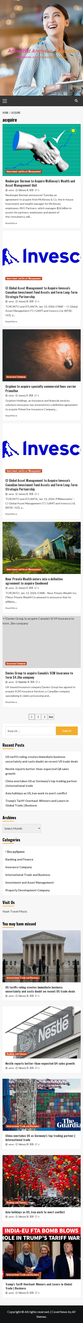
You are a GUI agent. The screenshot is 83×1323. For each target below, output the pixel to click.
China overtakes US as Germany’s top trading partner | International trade (41, 783)
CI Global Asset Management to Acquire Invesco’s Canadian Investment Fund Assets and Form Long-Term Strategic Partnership (41, 292)
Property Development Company (27, 890)
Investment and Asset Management (24, 171)
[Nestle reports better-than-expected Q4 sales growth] (42, 1032)
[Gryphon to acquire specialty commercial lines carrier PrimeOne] (42, 355)
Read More (11, 223)
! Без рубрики (15, 851)
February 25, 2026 (26, 995)
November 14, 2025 (26, 681)
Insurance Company (16, 376)
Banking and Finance (19, 859)
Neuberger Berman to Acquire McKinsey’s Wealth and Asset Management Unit (40, 183)
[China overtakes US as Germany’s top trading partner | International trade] (42, 1105)
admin (11, 190)
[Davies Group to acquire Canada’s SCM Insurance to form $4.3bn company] (42, 642)
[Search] (76, 100)
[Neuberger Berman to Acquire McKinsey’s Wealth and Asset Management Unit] (42, 150)
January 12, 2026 (26, 587)
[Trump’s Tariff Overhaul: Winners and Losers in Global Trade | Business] (42, 1253)
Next (51, 717)
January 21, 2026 (26, 395)
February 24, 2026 (26, 1144)
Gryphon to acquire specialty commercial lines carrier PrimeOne (40, 388)
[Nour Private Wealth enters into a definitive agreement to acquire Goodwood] (42, 548)
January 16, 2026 (26, 493)
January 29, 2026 (26, 301)
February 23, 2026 (26, 1292)
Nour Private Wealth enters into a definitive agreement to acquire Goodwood (34, 581)
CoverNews (59, 1312)
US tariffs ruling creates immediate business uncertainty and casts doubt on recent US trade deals (41, 759)
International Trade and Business (27, 874)
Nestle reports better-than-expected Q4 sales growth (37, 771)
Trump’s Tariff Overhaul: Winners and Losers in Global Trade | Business (37, 803)
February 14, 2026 (26, 190)
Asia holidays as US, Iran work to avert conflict (36, 793)
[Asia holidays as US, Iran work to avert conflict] (42, 1181)
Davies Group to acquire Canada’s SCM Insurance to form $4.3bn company (39, 675)
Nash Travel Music (15, 911)
